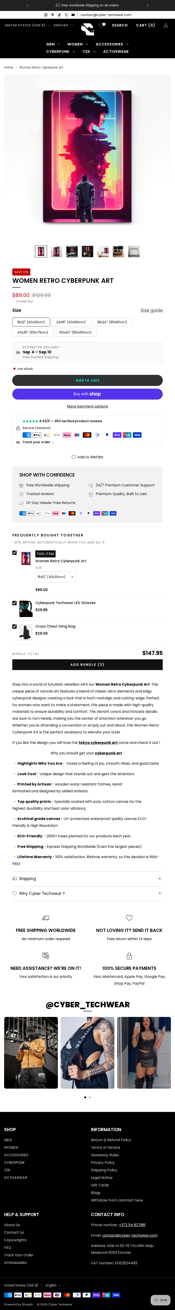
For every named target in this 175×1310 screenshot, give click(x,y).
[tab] (85, 1097)
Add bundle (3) (87, 664)
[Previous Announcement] (27, 5)
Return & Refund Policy (111, 1140)
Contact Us (14, 1232)
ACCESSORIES (109, 44)
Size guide (152, 310)
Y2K (86, 51)
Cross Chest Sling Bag (55, 626)
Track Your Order (18, 1255)
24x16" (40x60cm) (71, 322)
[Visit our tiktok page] (59, 14)
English (61, 25)
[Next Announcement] (148, 5)
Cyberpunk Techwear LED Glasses (65, 603)
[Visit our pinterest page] (52, 14)
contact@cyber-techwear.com (106, 15)
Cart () (145, 25)
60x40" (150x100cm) (75, 332)
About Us (12, 1224)
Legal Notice (102, 1177)
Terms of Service (105, 1147)
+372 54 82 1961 (132, 1224)
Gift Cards (100, 1185)
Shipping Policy (104, 1170)
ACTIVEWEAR (116, 51)
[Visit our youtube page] (73, 14)
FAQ (7, 1247)
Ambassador (15, 1262)
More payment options (87, 406)
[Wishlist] (101, 25)
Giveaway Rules (105, 1155)
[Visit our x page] (66, 14)
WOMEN (75, 44)
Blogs (95, 1192)
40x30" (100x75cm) (32, 332)
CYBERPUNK (58, 51)
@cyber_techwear (87, 1004)
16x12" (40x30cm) (31, 322)
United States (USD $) (25, 25)
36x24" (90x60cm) (112, 322)
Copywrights (15, 1240)
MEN (50, 44)
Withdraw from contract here (117, 1200)
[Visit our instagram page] (45, 14)
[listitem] (87, 5)
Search (120, 25)
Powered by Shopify (18, 1304)
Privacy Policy (103, 1162)
